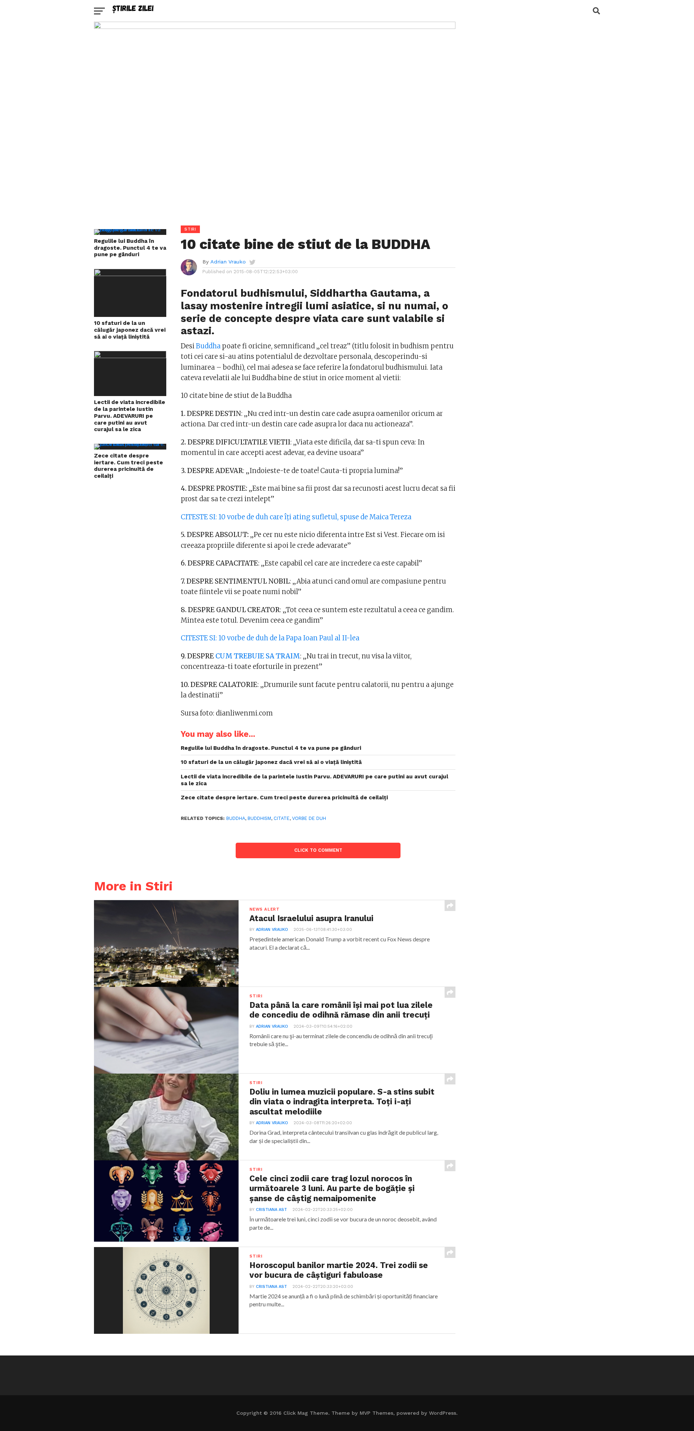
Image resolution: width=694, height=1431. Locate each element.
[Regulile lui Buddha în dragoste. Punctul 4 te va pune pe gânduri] (130, 228)
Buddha (208, 346)
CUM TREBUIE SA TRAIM (257, 656)
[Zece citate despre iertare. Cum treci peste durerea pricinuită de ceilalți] (130, 443)
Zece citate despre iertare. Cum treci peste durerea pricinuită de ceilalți (128, 465)
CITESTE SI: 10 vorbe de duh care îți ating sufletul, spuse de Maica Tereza (296, 517)
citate (282, 818)
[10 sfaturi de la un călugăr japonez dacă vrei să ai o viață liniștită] (130, 273)
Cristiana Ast (271, 1209)
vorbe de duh (309, 818)
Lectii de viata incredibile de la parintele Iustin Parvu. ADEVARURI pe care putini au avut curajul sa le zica (129, 416)
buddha (235, 818)
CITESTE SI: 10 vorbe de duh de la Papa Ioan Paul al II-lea (270, 638)
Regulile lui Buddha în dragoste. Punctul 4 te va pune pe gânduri (130, 248)
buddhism (259, 818)
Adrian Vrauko (228, 262)
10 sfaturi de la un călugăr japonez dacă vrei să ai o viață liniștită (130, 330)
